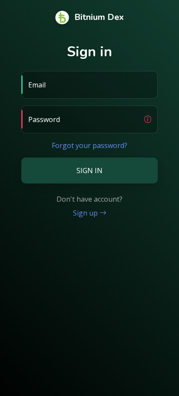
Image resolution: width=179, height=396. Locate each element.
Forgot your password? (89, 145)
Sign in (89, 170)
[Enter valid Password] (148, 119)
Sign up (86, 213)
